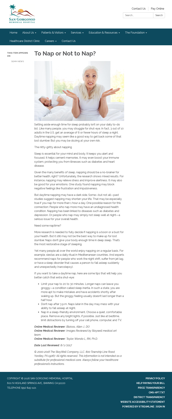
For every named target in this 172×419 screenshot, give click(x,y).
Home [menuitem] (13, 32)
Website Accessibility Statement (142, 402)
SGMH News (17, 61)
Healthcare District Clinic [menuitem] (25, 41)
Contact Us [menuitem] (69, 41)
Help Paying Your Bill (150, 383)
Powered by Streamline (138, 406)
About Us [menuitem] (28, 32)
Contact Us (139, 8)
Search (159, 15)
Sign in (160, 406)
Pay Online (157, 8)
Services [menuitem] (76, 32)
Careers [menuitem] (49, 41)
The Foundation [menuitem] (135, 32)
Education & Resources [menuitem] (103, 32)
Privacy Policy (155, 378)
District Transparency (149, 397)
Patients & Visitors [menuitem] (52, 32)
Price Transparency (151, 387)
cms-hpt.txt (157, 392)
